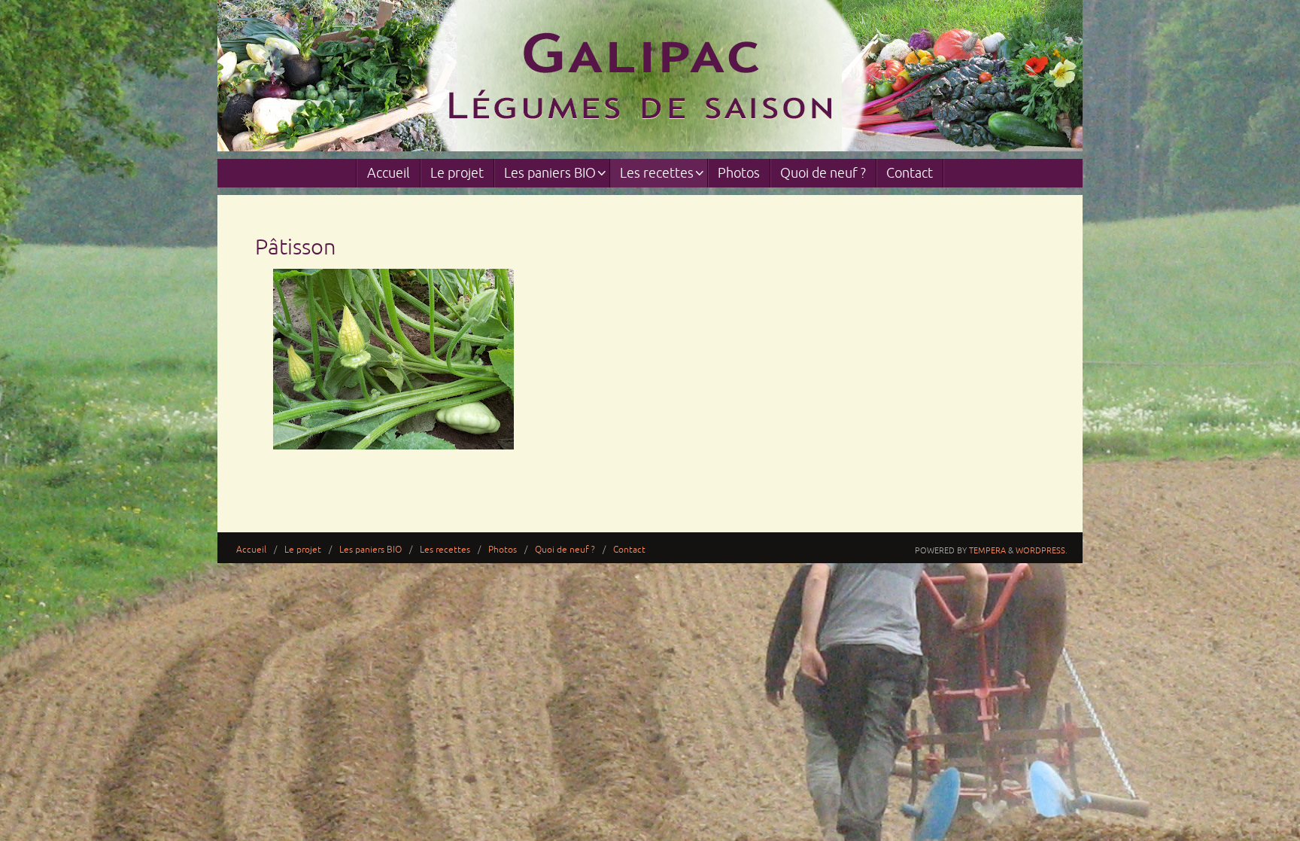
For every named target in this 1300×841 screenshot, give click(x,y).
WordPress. (1042, 550)
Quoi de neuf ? (565, 550)
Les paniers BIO (370, 550)
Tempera (987, 550)
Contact (629, 550)
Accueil (251, 550)
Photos (502, 550)
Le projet (302, 550)
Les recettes (445, 550)
